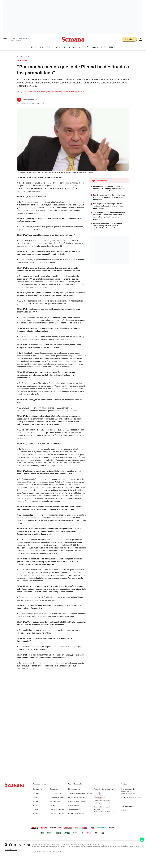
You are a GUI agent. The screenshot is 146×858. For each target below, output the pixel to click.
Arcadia (36, 801)
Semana (20, 56)
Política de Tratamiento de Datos (80, 793)
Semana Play (38, 789)
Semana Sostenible (57, 814)
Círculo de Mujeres (57, 810)
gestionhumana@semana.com (105, 811)
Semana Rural (55, 801)
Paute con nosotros (127, 806)
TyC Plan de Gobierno (76, 814)
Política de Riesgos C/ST (77, 801)
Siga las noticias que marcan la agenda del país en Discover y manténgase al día (52, 92)
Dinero (35, 797)
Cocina (52, 805)
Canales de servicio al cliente (130, 798)
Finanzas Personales (57, 797)
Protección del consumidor (103, 789)
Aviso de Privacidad (13, 850)
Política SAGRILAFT (75, 805)
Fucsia (35, 810)
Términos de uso (74, 789)
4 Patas (36, 814)
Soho (35, 805)
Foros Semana (55, 793)
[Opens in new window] (10, 844)
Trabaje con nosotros (128, 802)
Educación (54, 789)
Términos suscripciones (76, 797)
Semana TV (37, 793)
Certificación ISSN (74, 810)
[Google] (6, 844)
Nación (27, 56)
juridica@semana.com (102, 803)
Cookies (123, 810)
